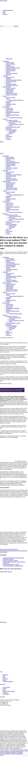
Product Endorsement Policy (17, 751)
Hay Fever (8, 82)
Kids (4, 13)
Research (5, 14)
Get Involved (6, 106)
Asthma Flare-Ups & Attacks (13, 68)
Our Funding (9, 136)
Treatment (5, 76)
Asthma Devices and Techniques (13, 80)
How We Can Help (10, 97)
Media (10, 133)
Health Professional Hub (9, 691)
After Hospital (9, 92)
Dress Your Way (10, 109)
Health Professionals (8, 10)
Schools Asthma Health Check (16, 100)
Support (5, 96)
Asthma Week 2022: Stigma (15, 117)
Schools (8, 98)
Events (7, 116)
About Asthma (6, 687)
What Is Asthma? (10, 62)
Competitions (6, 694)
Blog (4, 677)
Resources (8, 74)
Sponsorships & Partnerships (12, 112)
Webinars (8, 105)
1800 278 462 (9, 58)
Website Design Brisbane (17, 753)
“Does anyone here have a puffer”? (11, 564)
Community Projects (11, 104)
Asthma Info (6, 61)
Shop (4, 11)
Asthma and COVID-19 (11, 93)
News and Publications (11, 129)
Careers (8, 137)
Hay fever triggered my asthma (10, 560)
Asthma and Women (11, 69)
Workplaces (8, 101)
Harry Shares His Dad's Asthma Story (9, 549)
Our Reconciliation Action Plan (16, 124)
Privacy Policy (20, 749)
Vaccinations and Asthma (12, 85)
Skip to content (3, 0)
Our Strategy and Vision (11, 120)
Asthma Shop (3, 622)
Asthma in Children (10, 70)
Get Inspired (12, 132)
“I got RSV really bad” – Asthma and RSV (13, 565)
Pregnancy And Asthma (11, 94)
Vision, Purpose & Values (15, 121)
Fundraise (8, 113)
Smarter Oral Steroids (11, 81)
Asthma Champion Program (12, 115)
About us (5, 119)
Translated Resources (8, 681)
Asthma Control (10, 89)
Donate (4, 680)
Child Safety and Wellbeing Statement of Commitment (13, 751)
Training (8, 102)
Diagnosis (8, 65)
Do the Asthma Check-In (6, 571)
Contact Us (8, 139)
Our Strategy (12, 123)
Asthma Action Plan (10, 88)
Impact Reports (12, 131)
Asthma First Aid (10, 77)
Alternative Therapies (11, 84)
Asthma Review (10, 90)
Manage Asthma (7, 86)
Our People (8, 128)
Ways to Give (9, 110)
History (10, 125)
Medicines (8, 78)
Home (1, 252)
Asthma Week (9, 108)
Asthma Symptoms (10, 64)
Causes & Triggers (10, 66)
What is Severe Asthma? (11, 73)
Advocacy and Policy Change (13, 127)
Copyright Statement (5, 753)
